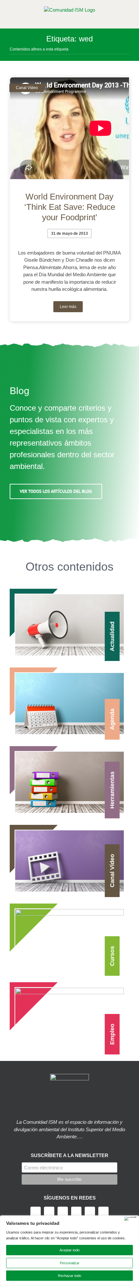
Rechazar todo (69, 1276)
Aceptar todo (69, 1250)
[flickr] (103, 1212)
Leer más (68, 306)
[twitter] (49, 1212)
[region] (69, 1250)
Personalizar (70, 1263)
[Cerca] (130, 1219)
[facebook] (35, 1212)
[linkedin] (90, 1212)
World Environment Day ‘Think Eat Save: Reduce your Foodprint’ (69, 207)
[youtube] (76, 1212)
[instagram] (63, 1212)
